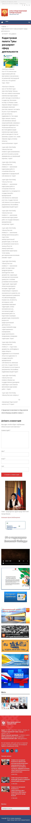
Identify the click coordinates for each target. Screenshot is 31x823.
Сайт (2, 466)
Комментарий (5, 430)
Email (3, 459)
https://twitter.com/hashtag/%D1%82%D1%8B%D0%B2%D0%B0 (24, 5)
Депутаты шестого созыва (10, 3)
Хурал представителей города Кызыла (18, 820)
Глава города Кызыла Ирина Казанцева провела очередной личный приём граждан (20, 779)
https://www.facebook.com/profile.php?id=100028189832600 (22, 5)
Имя (3, 451)
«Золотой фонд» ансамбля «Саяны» (11, 413)
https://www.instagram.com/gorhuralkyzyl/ (29, 5)
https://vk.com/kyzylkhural (26, 5)
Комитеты (23, 3)
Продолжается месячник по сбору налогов (15, 410)
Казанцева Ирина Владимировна (10, 517)
